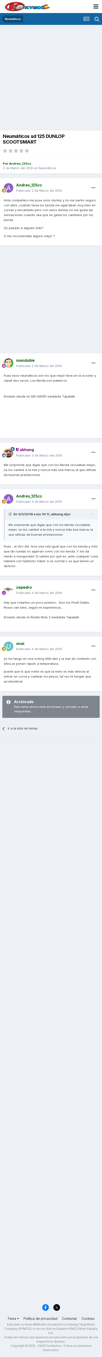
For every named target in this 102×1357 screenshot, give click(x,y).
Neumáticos (47, 168)
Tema (12, 1318)
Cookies (88, 1318)
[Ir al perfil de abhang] (8, 452)
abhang (57, 514)
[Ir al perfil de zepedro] (8, 590)
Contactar (69, 1318)
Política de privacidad (40, 1318)
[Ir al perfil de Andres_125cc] (8, 188)
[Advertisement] (51, 78)
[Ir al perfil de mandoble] (8, 363)
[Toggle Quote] (11, 514)
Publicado (39, 190)
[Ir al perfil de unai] (8, 646)
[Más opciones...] (93, 188)
